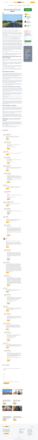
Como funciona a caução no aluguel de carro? (29, 26)
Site (3, 379)
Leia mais (4, 403)
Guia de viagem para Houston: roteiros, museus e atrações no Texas (7, 401)
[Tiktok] (32, 426)
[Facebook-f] (30, 426)
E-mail (25, 38)
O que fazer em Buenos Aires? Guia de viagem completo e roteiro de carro (17, 417)
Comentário (4, 369)
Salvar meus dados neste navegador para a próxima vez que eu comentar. (11, 381)
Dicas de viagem (19, 5)
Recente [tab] (29, 14)
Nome (4, 374)
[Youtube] (33, 426)
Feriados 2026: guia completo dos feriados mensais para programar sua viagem (29, 17)
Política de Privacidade (28, 43)
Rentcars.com (9, 147)
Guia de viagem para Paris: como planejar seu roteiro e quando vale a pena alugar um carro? (7, 417)
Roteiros (15, 5)
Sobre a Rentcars (24, 5)
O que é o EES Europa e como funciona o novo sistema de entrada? (17, 401)
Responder (7, 154)
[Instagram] (31, 426)
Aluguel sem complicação (10, 5)
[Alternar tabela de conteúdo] (16, 28)
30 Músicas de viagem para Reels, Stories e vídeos (29, 22)
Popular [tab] (26, 14)
